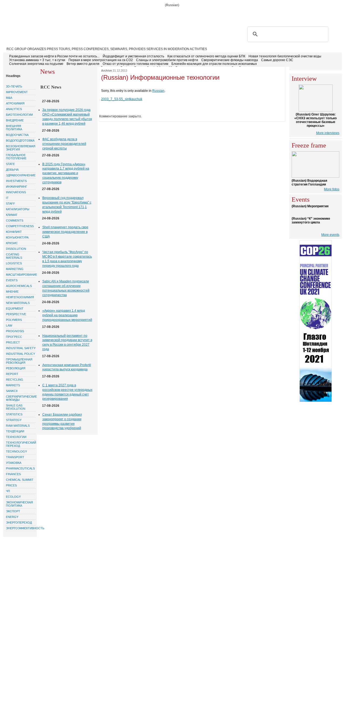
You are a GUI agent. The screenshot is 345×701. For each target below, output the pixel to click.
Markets (13, 385)
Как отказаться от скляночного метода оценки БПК (206, 56)
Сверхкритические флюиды (21, 398)
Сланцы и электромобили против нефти (167, 60)
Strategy (14, 420)
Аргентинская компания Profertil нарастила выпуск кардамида (66, 367)
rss (311, 14)
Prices (11, 485)
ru (328, 14)
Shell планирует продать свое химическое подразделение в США (65, 231)
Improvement (17, 92)
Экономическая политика (19, 504)
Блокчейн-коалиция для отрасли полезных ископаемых (214, 64)
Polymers (14, 319)
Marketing (14, 269)
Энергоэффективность (21, 528)
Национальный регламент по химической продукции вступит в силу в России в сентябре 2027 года (67, 342)
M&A (9, 97)
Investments (16, 181)
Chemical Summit (19, 479)
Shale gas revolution (15, 407)
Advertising (84, 14)
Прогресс (14, 336)
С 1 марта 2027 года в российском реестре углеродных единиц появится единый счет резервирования (67, 392)
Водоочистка (17, 134)
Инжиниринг (16, 186)
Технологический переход (21, 444)
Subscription (56, 14)
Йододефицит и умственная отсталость (133, 56)
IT (7, 197)
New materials (18, 302)
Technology (16, 451)
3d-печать (14, 86)
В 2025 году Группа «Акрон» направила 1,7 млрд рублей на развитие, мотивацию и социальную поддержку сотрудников (65, 173)
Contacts (109, 14)
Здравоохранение (21, 175)
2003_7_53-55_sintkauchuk (121, 99)
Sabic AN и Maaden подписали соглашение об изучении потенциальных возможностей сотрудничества (65, 288)
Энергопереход (19, 522)
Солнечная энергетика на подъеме (36, 64)
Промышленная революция (19, 361)
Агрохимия (15, 103)
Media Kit (153, 14)
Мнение (12, 291)
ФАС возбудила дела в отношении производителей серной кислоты (64, 143)
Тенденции (15, 431)
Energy (12, 516)
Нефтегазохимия (20, 297)
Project (13, 342)
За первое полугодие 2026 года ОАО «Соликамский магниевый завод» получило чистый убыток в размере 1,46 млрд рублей (67, 116)
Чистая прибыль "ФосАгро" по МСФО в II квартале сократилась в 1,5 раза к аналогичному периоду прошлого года (67, 258)
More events (330, 235)
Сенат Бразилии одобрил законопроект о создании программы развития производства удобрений (62, 421)
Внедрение (15, 120)
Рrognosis (15, 331)
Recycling (14, 379)
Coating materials (14, 256)
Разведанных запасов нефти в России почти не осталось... (54, 56)
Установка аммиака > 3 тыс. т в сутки (37, 60)
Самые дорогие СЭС (277, 60)
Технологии (16, 437)
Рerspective (16, 314)
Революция (15, 368)
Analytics (14, 109)
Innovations (16, 192)
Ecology (13, 496)
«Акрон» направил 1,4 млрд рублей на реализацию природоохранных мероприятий (67, 315)
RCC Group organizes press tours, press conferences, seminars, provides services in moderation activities (106, 49)
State (10, 164)
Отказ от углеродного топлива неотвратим (135, 64)
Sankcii (12, 390)
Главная (14, 14)
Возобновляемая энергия (20, 148)
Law (9, 325)
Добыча (12, 169)
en (336, 14)
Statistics (14, 414)
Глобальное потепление (16, 156)
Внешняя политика (14, 127)
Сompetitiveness (20, 226)
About (33, 14)
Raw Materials (18, 425)
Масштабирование (21, 274)
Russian (158, 91)
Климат (12, 214)
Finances (13, 474)
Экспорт (13, 511)
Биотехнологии (19, 114)
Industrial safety (21, 348)
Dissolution (16, 248)
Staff (10, 203)
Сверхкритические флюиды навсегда (229, 60)
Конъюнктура (17, 237)
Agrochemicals (19, 286)
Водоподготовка (20, 140)
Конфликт (14, 231)
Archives (132, 14)
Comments (14, 220)
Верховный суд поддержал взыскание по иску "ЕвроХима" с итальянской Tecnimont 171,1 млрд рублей (66, 204)
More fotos (331, 189)
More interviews (327, 133)
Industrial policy (20, 353)
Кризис (12, 243)
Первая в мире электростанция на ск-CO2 (100, 60)
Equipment (14, 308)
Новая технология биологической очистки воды (285, 56)
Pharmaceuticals (20, 468)
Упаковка (13, 462)
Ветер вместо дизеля (83, 64)
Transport (15, 457)
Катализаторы (17, 209)
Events (12, 280)
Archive (106, 70)
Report (12, 374)
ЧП (8, 491)
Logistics (14, 263)
